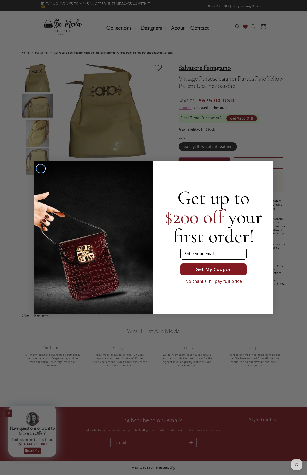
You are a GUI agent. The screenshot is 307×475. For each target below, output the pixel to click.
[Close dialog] (40, 168)
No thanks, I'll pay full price (213, 281)
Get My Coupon (213, 269)
